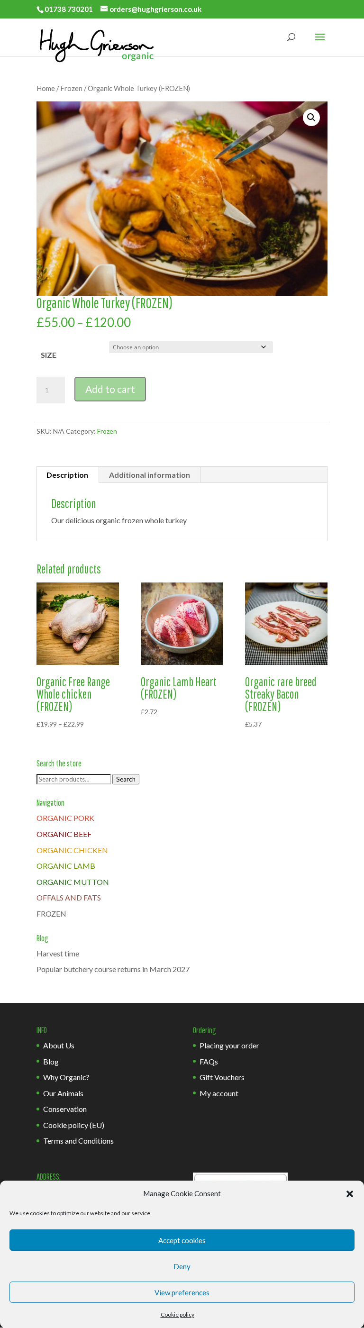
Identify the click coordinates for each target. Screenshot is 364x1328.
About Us (58, 1045)
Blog (51, 1061)
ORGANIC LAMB (65, 865)
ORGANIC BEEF (63, 833)
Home (45, 88)
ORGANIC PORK (65, 817)
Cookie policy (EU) (73, 1124)
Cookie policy (177, 1314)
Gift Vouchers (222, 1077)
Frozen (71, 88)
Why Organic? (66, 1077)
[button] (350, 1194)
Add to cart (110, 389)
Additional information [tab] (149, 474)
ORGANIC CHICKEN (72, 850)
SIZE (48, 354)
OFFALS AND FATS (68, 897)
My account (219, 1093)
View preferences (182, 1292)
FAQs (209, 1061)
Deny (182, 1266)
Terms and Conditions (78, 1140)
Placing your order (229, 1045)
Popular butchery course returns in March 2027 (113, 968)
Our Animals (63, 1093)
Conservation (65, 1108)
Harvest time (57, 953)
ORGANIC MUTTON (72, 881)
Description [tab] (67, 474)
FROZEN (51, 913)
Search (126, 779)
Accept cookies (182, 1240)
